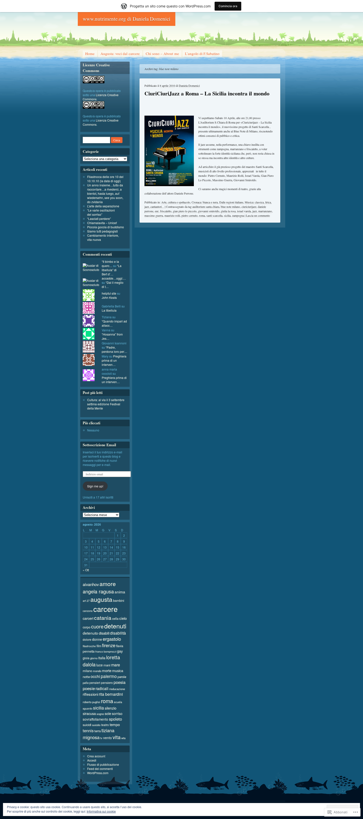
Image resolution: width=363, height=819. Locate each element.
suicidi (87, 724)
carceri (88, 618)
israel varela (244, 211)
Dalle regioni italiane (231, 202)
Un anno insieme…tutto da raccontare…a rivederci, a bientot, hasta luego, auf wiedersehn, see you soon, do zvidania (105, 193)
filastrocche (89, 646)
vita (117, 737)
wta (123, 738)
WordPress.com (97, 773)
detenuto (90, 633)
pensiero (107, 682)
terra (97, 731)
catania (102, 617)
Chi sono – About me (162, 53)
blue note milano (230, 207)
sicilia (227, 215)
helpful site (109, 293)
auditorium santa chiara (205, 207)
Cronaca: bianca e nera (205, 202)
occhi (95, 676)
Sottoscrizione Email (99, 444)
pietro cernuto (190, 215)
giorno (94, 658)
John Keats (109, 297)
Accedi (91, 760)
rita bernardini (111, 694)
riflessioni (90, 694)
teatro (105, 725)
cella (115, 618)
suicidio (96, 725)
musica (117, 670)
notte (86, 676)
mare (115, 665)
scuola (118, 702)
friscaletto (165, 211)
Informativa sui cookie (101, 811)
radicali (102, 688)
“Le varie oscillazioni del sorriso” (101, 212)
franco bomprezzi (105, 651)
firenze (108, 645)
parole (122, 676)
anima (120, 591)
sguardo (87, 708)
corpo (86, 627)
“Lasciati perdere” (99, 218)
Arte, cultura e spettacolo (175, 202)
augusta (101, 599)
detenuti (115, 625)
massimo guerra (153, 215)
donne (97, 639)
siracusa (89, 713)
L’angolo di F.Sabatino (202, 53)
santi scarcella (214, 215)
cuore (97, 626)
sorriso (117, 713)
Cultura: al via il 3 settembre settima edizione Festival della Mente (105, 404)
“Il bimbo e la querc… (110, 263)
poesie (89, 688)
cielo (123, 618)
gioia (86, 658)
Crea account (96, 756)
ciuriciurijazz (249, 207)
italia (101, 657)
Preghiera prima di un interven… (114, 360)
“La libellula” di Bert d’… (111, 270)
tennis (88, 730)
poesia (119, 682)
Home (90, 53)
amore (108, 584)
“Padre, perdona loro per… (114, 349)
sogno (100, 714)
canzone (88, 611)
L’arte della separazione (103, 206)
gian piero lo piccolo (185, 211)
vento (107, 737)
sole (108, 713)
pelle (86, 683)
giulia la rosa (228, 211)
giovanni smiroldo (208, 211)
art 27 (86, 601)
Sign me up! (95, 486)
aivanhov (91, 584)
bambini (118, 600)
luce (99, 664)
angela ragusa (98, 591)
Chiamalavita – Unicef (102, 223)
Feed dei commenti (100, 768)
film (99, 646)
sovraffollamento (95, 719)
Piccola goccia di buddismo (105, 227)
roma (202, 215)
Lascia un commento (258, 215)
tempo (115, 724)
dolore (87, 639)
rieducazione (117, 689)
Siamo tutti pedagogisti (102, 231)
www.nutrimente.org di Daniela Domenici (126, 18)
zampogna (238, 215)
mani (106, 665)
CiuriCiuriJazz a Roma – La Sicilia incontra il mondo (206, 93)
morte (106, 670)
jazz (254, 211)
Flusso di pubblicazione (103, 764)
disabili (104, 633)
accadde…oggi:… (114, 278)
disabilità (118, 633)
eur (157, 211)
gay (120, 651)
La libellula (109, 310)
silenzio (110, 708)
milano (87, 670)
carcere (105, 609)
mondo (97, 671)
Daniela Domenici (189, 86)
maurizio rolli (172, 215)
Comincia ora (228, 6)
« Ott (86, 570)
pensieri (94, 682)
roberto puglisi (91, 702)
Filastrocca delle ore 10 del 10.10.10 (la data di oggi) (105, 179)
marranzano (265, 211)
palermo (109, 676)
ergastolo (112, 639)
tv (101, 738)
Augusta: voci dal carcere (120, 53)
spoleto (115, 719)
